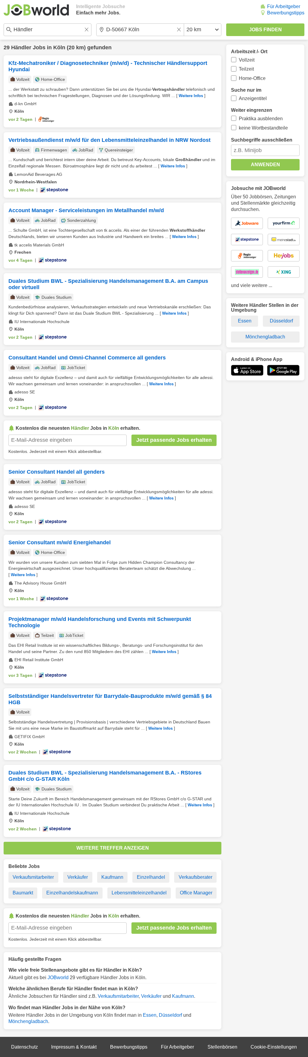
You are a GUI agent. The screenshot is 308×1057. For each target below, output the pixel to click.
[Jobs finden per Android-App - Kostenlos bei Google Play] (283, 370)
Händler (21, 47)
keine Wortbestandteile (263, 127)
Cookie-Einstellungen (274, 1046)
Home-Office (252, 78)
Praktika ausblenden (261, 118)
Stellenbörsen (222, 1046)
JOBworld (58, 977)
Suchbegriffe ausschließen (261, 139)
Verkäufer (77, 877)
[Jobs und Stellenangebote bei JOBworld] (36, 10)
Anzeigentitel (253, 98)
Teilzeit (246, 69)
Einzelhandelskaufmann (72, 892)
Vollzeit (246, 60)
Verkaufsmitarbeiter (33, 877)
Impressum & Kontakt (74, 1046)
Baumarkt (23, 892)
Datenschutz (24, 1046)
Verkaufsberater (195, 877)
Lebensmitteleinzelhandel (139, 892)
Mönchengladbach (28, 1021)
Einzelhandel (151, 877)
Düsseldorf (170, 1015)
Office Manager (196, 892)
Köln (59, 47)
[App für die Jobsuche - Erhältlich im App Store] (247, 370)
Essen (149, 1015)
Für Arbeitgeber (283, 6)
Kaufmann (112, 877)
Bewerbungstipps (285, 12)
